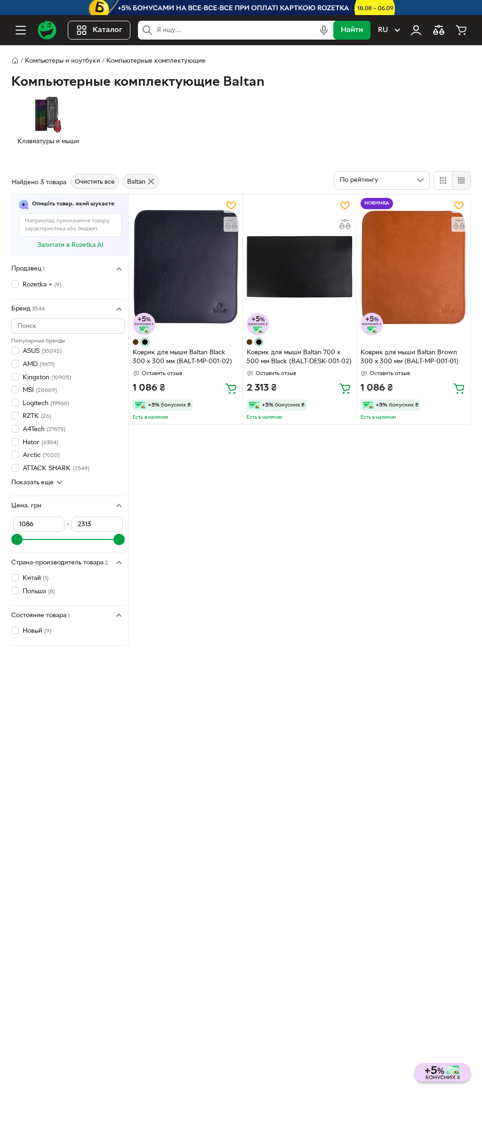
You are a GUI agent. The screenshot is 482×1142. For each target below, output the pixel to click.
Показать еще (32, 483)
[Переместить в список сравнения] (231, 224)
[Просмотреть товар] (135, 342)
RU (383, 30)
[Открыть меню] (20, 30)
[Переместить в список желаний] (231, 205)
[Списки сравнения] (438, 30)
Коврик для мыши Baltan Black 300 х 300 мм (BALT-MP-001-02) (182, 357)
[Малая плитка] (461, 180)
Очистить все (95, 182)
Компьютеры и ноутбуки (62, 61)
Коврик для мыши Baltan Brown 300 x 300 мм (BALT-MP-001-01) (409, 357)
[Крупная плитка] (443, 180)
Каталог (107, 30)
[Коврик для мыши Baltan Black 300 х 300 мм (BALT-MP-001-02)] (186, 267)
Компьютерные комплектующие (156, 61)
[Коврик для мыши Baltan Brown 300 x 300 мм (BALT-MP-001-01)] (413, 267)
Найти (352, 30)
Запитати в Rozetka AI (70, 245)
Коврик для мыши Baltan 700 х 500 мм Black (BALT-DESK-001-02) (299, 357)
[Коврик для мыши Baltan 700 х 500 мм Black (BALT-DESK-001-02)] (300, 267)
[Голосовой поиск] (323, 30)
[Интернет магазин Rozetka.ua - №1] (47, 30)
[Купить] (231, 388)
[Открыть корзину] (461, 30)
